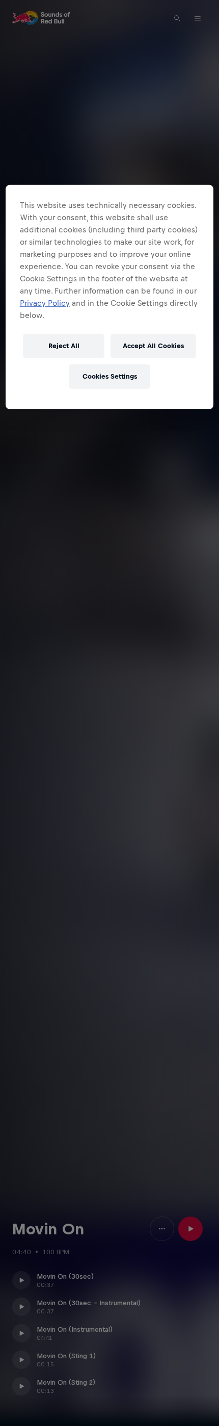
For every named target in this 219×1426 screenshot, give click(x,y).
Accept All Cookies (153, 346)
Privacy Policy (45, 302)
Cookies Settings (110, 376)
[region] (110, 296)
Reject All (63, 346)
